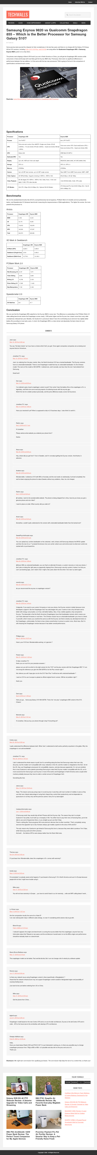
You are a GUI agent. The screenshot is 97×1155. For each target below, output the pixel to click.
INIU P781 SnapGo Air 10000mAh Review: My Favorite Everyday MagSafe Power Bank (48, 1101)
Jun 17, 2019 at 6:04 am (17, 973)
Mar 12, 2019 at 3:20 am (17, 342)
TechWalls (18, 14)
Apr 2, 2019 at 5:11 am (23, 425)
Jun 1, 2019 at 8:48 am (23, 811)
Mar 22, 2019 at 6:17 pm (23, 584)
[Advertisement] (48, 116)
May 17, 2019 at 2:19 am (17, 955)
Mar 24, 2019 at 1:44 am (23, 603)
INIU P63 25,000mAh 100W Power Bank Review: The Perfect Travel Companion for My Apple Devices (18, 1135)
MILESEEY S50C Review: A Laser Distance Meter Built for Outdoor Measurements (75, 1113)
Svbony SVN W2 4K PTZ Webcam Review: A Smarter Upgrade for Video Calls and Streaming (19, 1101)
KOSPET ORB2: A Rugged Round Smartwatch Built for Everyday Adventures (75, 1122)
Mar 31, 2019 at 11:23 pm (24, 657)
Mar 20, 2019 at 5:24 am (23, 519)
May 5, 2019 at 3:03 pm (17, 873)
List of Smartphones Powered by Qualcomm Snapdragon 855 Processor (36, 99)
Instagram (87, 1082)
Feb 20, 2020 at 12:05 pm (17, 1039)
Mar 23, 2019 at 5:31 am (23, 538)
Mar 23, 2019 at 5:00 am (17, 742)
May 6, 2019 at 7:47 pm (23, 717)
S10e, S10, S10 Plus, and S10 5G (35, 49)
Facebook (74, 1082)
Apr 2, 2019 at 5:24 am (23, 494)
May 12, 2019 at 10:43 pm (24, 788)
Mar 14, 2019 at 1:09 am (20, 358)
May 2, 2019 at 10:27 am (23, 638)
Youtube (68, 1082)
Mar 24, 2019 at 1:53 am (20, 759)
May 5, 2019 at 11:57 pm (17, 911)
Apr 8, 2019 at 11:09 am (23, 696)
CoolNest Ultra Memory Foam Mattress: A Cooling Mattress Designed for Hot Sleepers (77, 1095)
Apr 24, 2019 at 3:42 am (17, 854)
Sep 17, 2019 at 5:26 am (20, 889)
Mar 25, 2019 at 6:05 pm (23, 452)
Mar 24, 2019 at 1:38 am (23, 561)
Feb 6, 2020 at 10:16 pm (20, 928)
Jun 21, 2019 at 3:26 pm (17, 1018)
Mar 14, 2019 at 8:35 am (23, 383)
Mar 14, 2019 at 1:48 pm (23, 407)
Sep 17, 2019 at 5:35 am (20, 996)
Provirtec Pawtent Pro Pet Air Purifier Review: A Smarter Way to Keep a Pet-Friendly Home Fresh (48, 1135)
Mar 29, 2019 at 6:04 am (23, 473)
